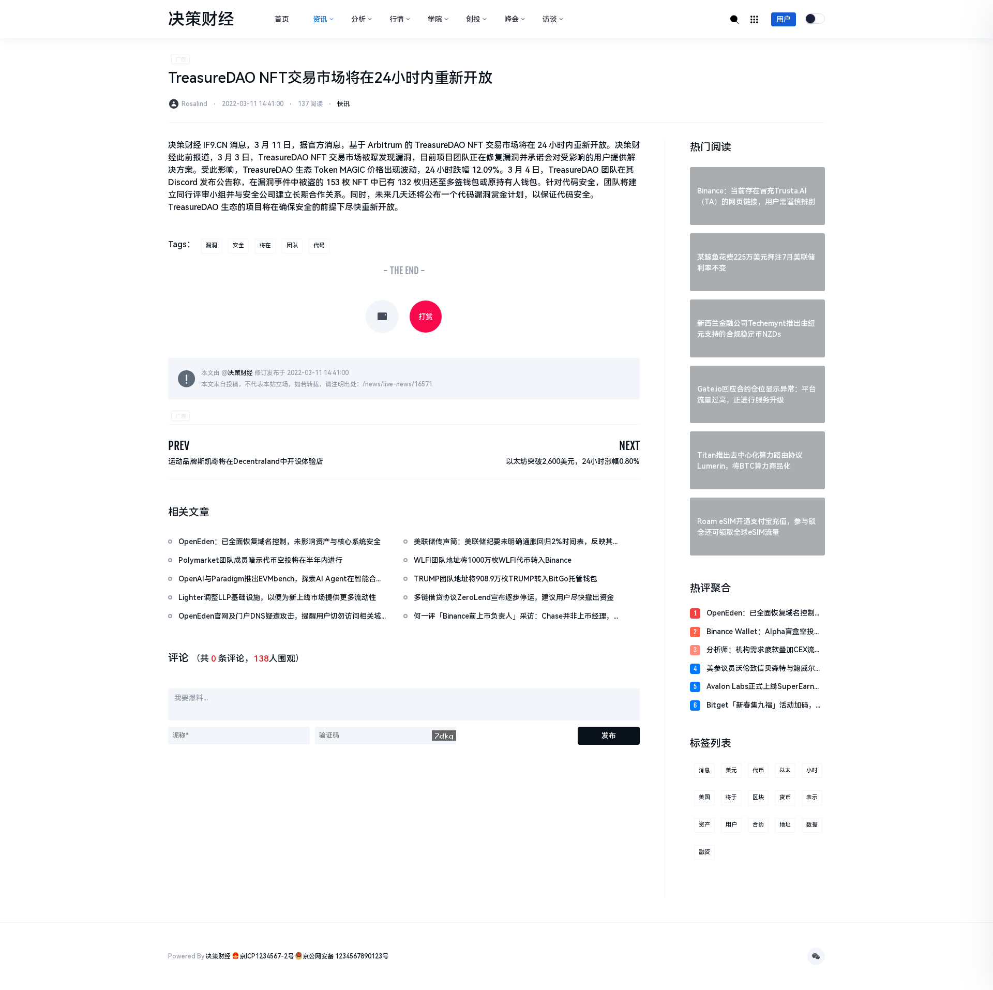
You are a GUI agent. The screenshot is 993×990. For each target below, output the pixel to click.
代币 (758, 770)
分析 (358, 19)
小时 (812, 770)
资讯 (320, 19)
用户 (783, 19)
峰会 (511, 19)
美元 (731, 770)
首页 (282, 19)
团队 (292, 245)
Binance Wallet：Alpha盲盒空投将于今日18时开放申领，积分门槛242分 (763, 632)
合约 (758, 824)
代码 (319, 245)
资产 (704, 824)
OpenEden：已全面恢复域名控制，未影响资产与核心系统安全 (764, 614)
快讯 (343, 104)
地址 (785, 824)
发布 (608, 735)
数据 (812, 824)
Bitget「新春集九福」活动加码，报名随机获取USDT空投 (764, 706)
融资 (704, 852)
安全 (238, 245)
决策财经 (240, 373)
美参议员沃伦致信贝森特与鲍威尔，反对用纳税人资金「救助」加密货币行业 (764, 669)
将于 (731, 797)
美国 (704, 797)
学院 (435, 19)
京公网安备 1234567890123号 (345, 956)
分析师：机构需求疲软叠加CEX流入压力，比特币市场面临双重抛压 (764, 650)
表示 (812, 797)
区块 (758, 797)
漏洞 (211, 245)
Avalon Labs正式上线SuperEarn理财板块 (763, 687)
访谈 (550, 19)
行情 (396, 19)
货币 (785, 797)
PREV (178, 446)
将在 (265, 245)
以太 (785, 770)
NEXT (629, 446)
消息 (704, 770)
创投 (473, 19)
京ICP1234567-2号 (266, 956)
